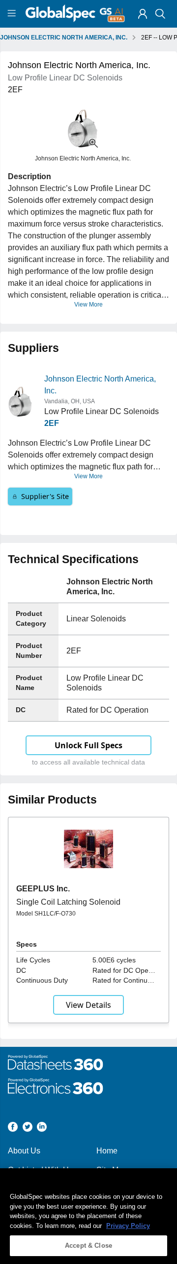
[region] (88, 1216)
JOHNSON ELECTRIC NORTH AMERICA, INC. (63, 37)
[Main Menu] (13, 13)
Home (107, 1151)
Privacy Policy (128, 1225)
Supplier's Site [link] (45, 496)
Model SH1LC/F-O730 (46, 913)
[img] (143, 14)
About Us (24, 1151)
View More (88, 304)
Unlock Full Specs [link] (88, 745)
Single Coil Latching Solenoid (68, 902)
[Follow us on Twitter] (27, 1128)
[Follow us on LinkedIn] (42, 1128)
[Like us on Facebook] (13, 1128)
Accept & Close (88, 1245)
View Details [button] (88, 1004)
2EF (51, 423)
